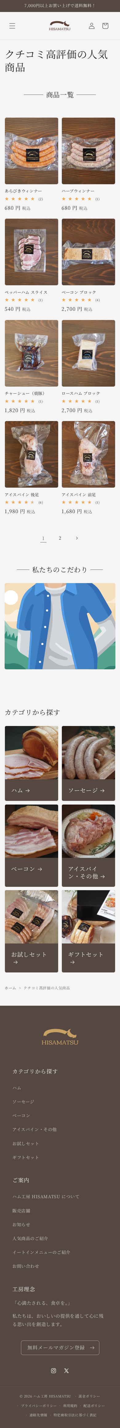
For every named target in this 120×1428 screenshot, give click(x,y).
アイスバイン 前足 (79, 494)
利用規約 (70, 1405)
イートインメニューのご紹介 (41, 1252)
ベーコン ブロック (79, 292)
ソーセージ (83, 790)
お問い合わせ (25, 1266)
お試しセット (29, 954)
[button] (12, 26)
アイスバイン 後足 (22, 494)
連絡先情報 (39, 1414)
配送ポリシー (94, 1405)
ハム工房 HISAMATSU (52, 1396)
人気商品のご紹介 (30, 1238)
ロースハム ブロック (81, 393)
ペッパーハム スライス (26, 292)
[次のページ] (76, 538)
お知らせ (21, 1224)
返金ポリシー (89, 1396)
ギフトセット (86, 954)
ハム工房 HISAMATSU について (45, 1196)
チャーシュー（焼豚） (26, 393)
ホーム (10, 987)
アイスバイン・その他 (83, 872)
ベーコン (23, 868)
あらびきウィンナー (23, 191)
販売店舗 (21, 1210)
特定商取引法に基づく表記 (75, 1414)
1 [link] (43, 538)
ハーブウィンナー (78, 191)
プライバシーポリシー (39, 1405)
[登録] (92, 1348)
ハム (17, 790)
